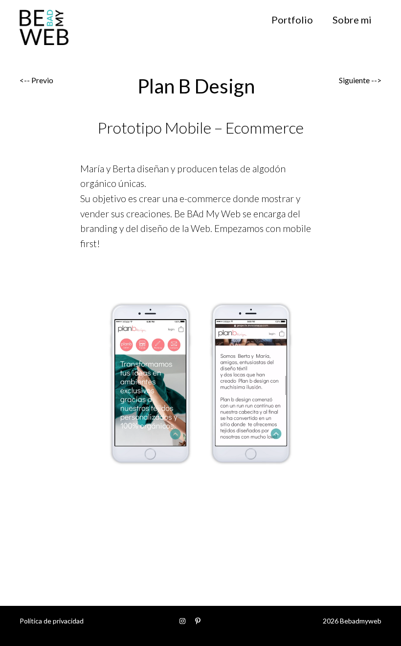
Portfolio (292, 19)
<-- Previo (36, 80)
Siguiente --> (360, 80)
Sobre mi (352, 19)
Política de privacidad (52, 621)
